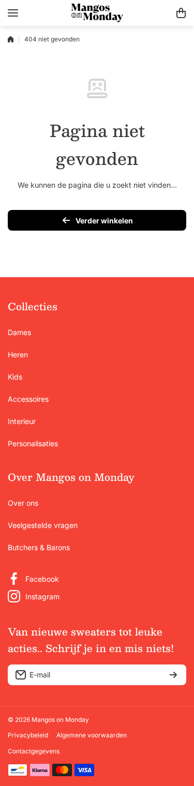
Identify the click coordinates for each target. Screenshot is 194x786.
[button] (181, 13)
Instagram (42, 596)
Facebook (42, 579)
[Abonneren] (173, 674)
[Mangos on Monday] (97, 13)
